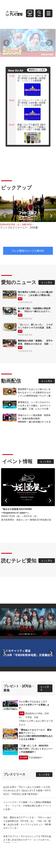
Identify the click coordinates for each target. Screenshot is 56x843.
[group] (28, 39)
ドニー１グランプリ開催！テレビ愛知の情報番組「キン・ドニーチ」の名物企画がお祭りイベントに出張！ (27, 750)
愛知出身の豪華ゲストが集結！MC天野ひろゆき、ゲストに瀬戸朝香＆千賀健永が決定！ (27, 798)
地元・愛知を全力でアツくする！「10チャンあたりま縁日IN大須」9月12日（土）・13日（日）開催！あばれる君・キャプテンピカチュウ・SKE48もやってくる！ (27, 767)
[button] (6, 38)
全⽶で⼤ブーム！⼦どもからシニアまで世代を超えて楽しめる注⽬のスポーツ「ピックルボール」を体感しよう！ (27, 784)
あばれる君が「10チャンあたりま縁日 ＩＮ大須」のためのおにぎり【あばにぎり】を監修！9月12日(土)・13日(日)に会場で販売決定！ (27, 735)
